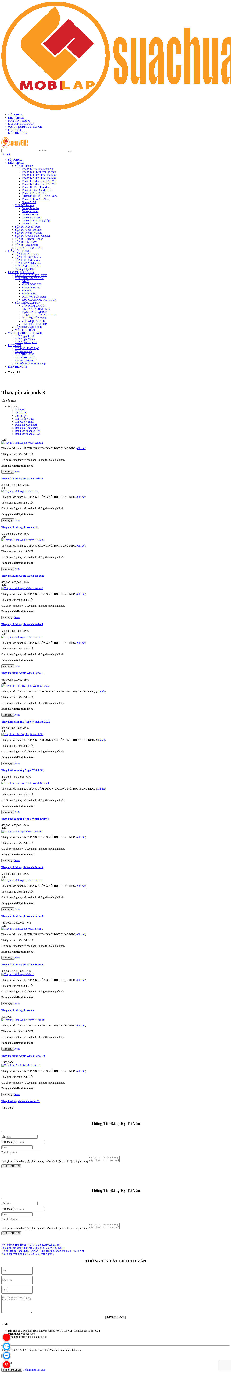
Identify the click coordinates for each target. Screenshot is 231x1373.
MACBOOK (29, 293)
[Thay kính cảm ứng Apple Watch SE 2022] (25, 685)
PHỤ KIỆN (14, 129)
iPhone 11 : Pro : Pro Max (35, 187)
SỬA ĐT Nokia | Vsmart (28, 232)
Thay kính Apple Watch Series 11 (20, 1101)
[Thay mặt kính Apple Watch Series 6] (22, 831)
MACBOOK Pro (31, 287)
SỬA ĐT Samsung (25, 205)
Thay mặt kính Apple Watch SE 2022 (22, 575)
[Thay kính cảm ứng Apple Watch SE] (22, 734)
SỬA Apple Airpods (26, 342)
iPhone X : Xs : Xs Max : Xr (37, 190)
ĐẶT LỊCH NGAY (115, 1317)
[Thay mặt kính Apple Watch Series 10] (23, 1019)
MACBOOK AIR (31, 284)
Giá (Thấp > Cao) (24, 418)
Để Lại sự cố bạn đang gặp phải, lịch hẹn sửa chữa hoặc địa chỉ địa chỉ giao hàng (44, 1161)
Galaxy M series (30, 208)
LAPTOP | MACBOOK (21, 123)
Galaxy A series (30, 211)
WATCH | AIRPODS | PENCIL (25, 126)
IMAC (25, 281)
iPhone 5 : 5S (29, 202)
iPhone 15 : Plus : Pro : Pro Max (39, 174)
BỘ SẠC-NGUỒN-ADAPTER (39, 314)
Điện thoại (7, 1141)
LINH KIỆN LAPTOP (34, 324)
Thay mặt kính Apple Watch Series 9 (22, 964)
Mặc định (20, 409)
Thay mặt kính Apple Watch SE (19, 527)
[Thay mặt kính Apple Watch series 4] (22, 588)
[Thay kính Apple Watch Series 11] (20, 1065)
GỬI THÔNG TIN (11, 1166)
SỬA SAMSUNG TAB (28, 266)
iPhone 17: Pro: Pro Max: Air (37, 168)
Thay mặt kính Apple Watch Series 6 (22, 867)
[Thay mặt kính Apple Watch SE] (19, 491)
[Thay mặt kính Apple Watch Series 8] (22, 880)
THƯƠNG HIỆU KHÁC (29, 247)
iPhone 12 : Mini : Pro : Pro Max (39, 184)
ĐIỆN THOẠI (16, 117)
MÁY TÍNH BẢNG (19, 120)
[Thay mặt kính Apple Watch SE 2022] (22, 539)
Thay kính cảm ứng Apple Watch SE (22, 770)
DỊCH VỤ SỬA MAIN (34, 296)
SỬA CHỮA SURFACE (28, 327)
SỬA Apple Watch (25, 339)
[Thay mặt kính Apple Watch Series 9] (22, 928)
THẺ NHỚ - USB (25, 354)
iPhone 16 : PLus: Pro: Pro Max (39, 171)
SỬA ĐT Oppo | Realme (28, 229)
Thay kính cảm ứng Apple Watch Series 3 (25, 818)
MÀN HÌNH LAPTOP (34, 311)
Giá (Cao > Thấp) (24, 421)
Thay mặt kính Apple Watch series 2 (22, 478)
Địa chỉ (5, 1152)
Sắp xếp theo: (8, 400)
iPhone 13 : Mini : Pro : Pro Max (39, 181)
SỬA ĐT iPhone (24, 165)
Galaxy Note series (32, 217)
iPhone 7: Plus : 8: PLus (34, 193)
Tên (3, 1136)
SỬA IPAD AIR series (27, 254)
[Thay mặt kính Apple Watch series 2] (22, 442)
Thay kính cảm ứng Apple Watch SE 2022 (25, 721)
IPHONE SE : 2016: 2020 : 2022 (39, 196)
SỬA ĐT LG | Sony (26, 241)
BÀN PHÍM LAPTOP (34, 305)
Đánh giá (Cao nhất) (26, 424)
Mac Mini (27, 290)
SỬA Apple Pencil (25, 336)
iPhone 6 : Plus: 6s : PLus (35, 199)
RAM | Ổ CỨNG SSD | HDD (31, 275)
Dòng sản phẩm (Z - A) (27, 433)
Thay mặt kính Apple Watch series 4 (22, 624)
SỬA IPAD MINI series (28, 263)
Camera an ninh (23, 351)
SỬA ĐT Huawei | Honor (29, 238)
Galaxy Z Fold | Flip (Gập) (36, 220)
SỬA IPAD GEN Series (28, 257)
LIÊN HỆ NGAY (17, 132)
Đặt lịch (5, 153)
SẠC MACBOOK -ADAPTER (39, 299)
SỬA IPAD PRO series (27, 260)
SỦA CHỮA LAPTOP (27, 302)
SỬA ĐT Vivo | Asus (26, 244)
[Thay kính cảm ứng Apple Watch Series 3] (25, 783)
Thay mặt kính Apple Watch (17, 1010)
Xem (17, 471)
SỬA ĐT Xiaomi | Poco (28, 226)
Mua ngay (7, 471)
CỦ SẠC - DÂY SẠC (27, 348)
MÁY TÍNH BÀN (25, 330)
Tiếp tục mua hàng (12, 1370)
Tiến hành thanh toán (34, 1369)
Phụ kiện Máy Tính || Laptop (30, 363)
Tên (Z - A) (21, 415)
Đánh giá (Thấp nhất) (26, 427)
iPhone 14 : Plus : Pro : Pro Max (39, 177)
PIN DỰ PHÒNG (24, 360)
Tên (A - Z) (21, 412)
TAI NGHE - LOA (25, 357)
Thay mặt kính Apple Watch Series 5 (22, 672)
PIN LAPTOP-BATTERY (36, 308)
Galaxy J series (30, 223)
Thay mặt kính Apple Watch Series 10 (23, 1055)
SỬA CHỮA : (15, 114)
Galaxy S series (30, 214)
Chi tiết (81, 448)
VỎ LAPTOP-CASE (33, 320)
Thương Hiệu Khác (25, 269)
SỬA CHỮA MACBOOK (29, 278)
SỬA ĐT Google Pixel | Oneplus (32, 235)
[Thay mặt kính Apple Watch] (17, 974)
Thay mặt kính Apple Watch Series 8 (22, 916)
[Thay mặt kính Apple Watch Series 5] (22, 637)
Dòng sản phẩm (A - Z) (27, 430)
